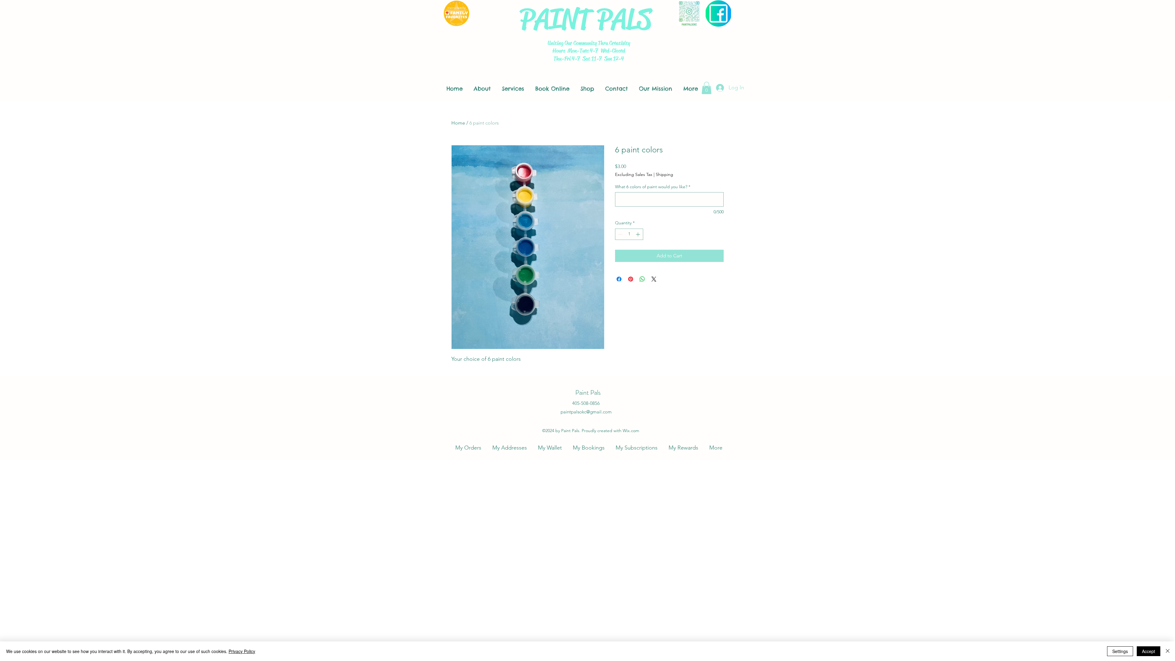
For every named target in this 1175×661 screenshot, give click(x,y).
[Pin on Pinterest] (630, 279)
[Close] (1167, 651)
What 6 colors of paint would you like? (652, 186)
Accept (1148, 651)
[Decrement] (620, 234)
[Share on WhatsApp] (642, 279)
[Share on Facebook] (619, 279)
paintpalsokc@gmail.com (586, 412)
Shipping (664, 174)
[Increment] (638, 234)
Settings (1120, 651)
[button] (706, 88)
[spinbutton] (629, 234)
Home (458, 123)
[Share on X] (654, 279)
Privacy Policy (242, 651)
